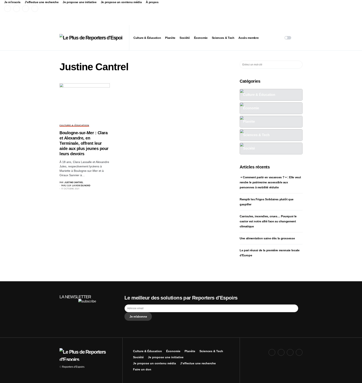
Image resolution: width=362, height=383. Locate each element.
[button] (287, 37)
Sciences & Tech (211, 351)
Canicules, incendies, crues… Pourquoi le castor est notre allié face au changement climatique (268, 221)
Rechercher (299, 64)
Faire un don (142, 369)
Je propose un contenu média (121, 2)
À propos (152, 2)
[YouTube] (25, 8)
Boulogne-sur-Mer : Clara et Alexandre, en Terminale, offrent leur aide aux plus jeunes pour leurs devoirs (84, 143)
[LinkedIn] (34, 8)
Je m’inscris (12, 2)
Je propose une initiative (79, 2)
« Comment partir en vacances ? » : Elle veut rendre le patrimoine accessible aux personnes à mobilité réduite (270, 182)
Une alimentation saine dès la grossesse (267, 238)
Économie (173, 351)
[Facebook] (7, 8)
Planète (190, 351)
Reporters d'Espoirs (73, 366)
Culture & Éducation (74, 125)
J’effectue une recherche (42, 2)
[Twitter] (16, 8)
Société (138, 357)
